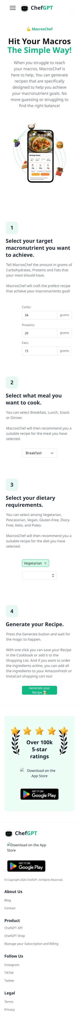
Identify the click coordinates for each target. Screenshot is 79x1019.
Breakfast (34, 453)
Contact (10, 908)
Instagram (11, 965)
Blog (7, 900)
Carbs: (39, 311)
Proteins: (39, 329)
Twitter (9, 981)
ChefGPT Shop (14, 936)
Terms (8, 1002)
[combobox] (71, 8)
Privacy (9, 1010)
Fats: (39, 347)
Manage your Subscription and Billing (31, 944)
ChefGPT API (13, 928)
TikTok (9, 973)
